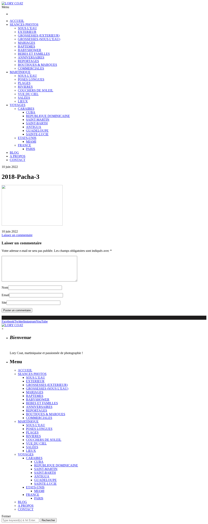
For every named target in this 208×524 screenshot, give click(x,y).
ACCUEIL (17, 21)
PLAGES (24, 83)
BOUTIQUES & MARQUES (37, 64)
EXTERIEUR (27, 32)
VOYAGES (17, 105)
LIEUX (23, 101)
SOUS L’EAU (27, 28)
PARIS (30, 149)
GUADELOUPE (37, 130)
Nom (5, 287)
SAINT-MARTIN (37, 119)
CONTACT (17, 160)
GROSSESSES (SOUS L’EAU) (39, 39)
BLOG (14, 152)
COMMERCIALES (31, 68)
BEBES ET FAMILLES (34, 53)
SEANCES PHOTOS (24, 24)
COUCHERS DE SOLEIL (35, 90)
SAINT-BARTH (37, 123)
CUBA (30, 112)
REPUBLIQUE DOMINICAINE (48, 116)
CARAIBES (26, 108)
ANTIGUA (33, 127)
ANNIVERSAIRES (31, 57)
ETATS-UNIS (27, 138)
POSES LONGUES (31, 79)
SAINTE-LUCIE (37, 134)
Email (5, 295)
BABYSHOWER (29, 50)
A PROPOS (17, 156)
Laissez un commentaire (17, 235)
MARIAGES (26, 43)
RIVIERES (25, 86)
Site (4, 302)
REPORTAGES (28, 61)
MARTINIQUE (20, 72)
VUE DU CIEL (28, 94)
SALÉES (24, 97)
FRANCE (24, 145)
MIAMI (31, 141)
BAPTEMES (26, 46)
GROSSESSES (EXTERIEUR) (39, 35)
